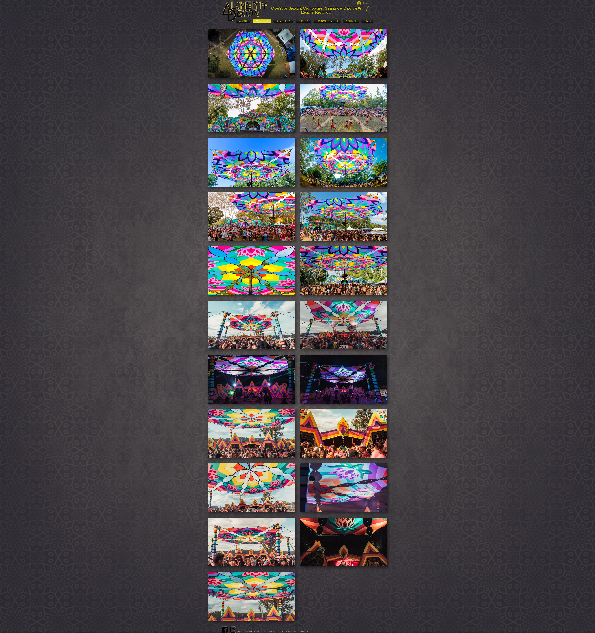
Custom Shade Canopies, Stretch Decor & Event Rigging (316, 10)
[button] (368, 8)
